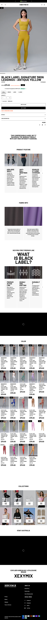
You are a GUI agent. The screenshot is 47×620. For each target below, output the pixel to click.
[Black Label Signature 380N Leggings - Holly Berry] (23, 403)
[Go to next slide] (31, 1)
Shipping (6, 602)
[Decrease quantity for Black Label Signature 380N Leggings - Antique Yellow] (2, 98)
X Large (20, 92)
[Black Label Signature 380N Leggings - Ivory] (14, 376)
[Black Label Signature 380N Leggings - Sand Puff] (42, 426)
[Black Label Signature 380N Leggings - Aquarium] (14, 403)
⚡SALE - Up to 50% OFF (23, 1)
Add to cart (23, 104)
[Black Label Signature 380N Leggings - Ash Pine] (23, 376)
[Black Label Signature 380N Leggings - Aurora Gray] (4, 403)
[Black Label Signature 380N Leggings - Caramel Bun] (33, 403)
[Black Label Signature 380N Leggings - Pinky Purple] (33, 426)
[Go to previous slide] (15, 1)
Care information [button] (5, 118)
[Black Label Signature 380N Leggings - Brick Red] (4, 450)
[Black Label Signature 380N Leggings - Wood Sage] (14, 426)
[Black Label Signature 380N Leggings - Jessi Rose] (33, 350)
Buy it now (23, 108)
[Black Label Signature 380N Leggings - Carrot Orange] (23, 450)
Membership (27, 591)
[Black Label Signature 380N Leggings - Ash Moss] (42, 350)
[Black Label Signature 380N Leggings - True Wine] (4, 376)
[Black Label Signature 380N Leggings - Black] (4, 350)
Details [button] (3, 114)
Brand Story (27, 588)
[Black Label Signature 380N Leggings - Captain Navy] (14, 350)
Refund (6, 599)
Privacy (6, 596)
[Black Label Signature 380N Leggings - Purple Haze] (33, 376)
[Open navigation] (2, 4)
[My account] (42, 4)
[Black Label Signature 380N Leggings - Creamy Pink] (42, 376)
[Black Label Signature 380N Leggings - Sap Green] (4, 426)
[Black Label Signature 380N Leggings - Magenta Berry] (14, 450)
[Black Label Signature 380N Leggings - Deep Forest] (23, 350)
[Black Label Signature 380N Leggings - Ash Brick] (42, 403)
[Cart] (44, 4)
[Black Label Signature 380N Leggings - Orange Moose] (33, 450)
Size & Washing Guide (29, 593)
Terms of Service (8, 604)
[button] (3, 357)
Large (14, 92)
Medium (9, 92)
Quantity (3, 95)
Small (3, 92)
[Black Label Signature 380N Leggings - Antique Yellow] (23, 426)
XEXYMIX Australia (14, 616)
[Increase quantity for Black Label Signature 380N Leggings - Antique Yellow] (9, 98)
